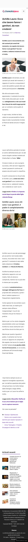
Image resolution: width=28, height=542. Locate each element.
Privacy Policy (20, 537)
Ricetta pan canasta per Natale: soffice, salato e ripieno (15, 468)
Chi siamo (6, 537)
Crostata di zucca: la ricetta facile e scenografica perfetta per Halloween (15, 460)
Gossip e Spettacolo (11, 415)
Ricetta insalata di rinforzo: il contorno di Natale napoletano (15, 485)
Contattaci (14, 526)
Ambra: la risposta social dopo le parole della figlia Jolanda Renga (13, 194)
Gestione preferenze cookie (21, 540)
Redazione (12, 537)
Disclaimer (14, 539)
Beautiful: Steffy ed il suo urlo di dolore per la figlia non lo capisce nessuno (13, 401)
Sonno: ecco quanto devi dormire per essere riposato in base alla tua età (12, 419)
